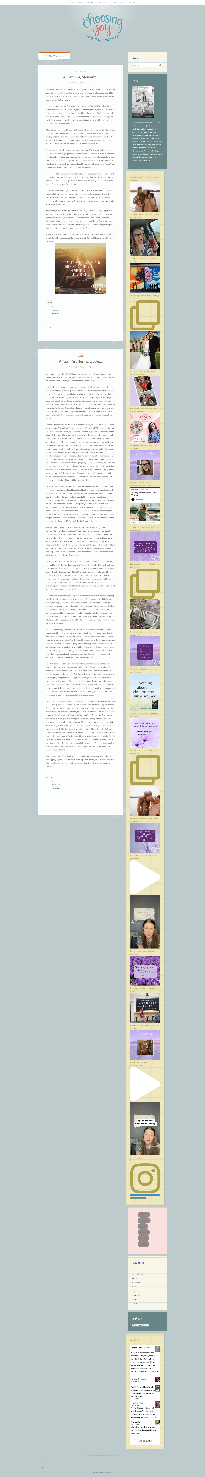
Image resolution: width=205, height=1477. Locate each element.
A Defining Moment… (80, 77)
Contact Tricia (101, 3)
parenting (136, 1295)
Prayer (135, 1299)
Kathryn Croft (135, 1424)
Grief (134, 1287)
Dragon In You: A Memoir (140, 1347)
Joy (84, 72)
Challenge (136, 1282)
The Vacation (136, 1422)
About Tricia (89, 3)
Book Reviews (137, 1274)
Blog (79, 3)
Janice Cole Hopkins (137, 1405)
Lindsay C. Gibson (136, 1398)
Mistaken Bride (137, 1403)
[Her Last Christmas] (157, 1381)
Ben (133, 1270)
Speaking (113, 3)
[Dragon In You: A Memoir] (157, 1351)
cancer (78, 72)
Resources (131, 3)
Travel (122, 3)
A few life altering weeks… (81, 361)
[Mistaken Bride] (157, 1407)
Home (72, 3)
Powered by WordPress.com (102, 1472)
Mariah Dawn (135, 1350)
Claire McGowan (136, 1381)
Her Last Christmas (138, 1379)
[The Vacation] (157, 1424)
